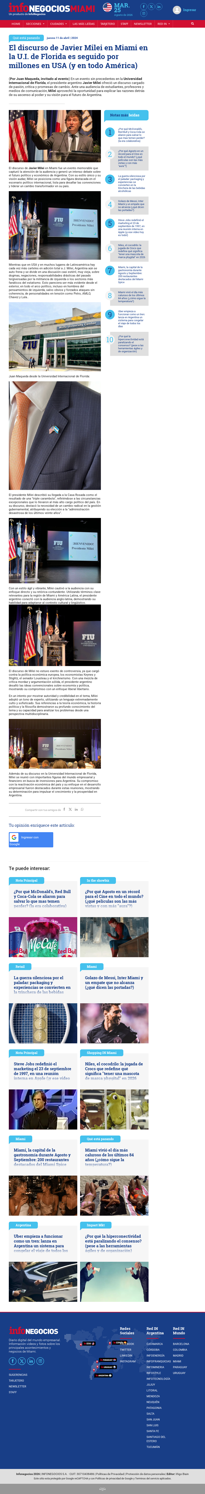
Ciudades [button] (57, 24)
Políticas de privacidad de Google (114, 1478)
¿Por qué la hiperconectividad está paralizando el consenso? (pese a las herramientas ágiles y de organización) (131, 344)
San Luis (152, 1425)
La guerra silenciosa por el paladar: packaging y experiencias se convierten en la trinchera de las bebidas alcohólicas (131, 184)
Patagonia (154, 1407)
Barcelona (181, 1344)
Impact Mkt (96, 1225)
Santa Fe (153, 1431)
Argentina (23, 1225)
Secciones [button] (34, 24)
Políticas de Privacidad (110, 1474)
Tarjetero (107, 24)
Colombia (180, 1349)
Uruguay (179, 1373)
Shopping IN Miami (102, 1053)
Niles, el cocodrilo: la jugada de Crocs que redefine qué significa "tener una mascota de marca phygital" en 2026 (131, 251)
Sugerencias (18, 1374)
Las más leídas (84, 24)
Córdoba (153, 1349)
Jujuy (151, 1384)
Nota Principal (26, 880)
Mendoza (153, 1396)
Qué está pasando (26, 38)
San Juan (153, 1419)
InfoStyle (154, 1373)
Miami (92, 966)
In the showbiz (98, 880)
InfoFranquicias (159, 1361)
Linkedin (126, 1355)
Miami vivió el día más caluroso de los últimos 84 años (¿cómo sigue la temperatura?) (132, 297)
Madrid (178, 1355)
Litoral (152, 1390)
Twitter (125, 1349)
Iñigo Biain (182, 1474)
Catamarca (155, 1344)
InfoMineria (155, 1367)
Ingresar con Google (24, 840)
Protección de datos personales (145, 1474)
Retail (20, 966)
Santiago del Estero (156, 1439)
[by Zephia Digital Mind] (102, 1489)
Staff (124, 24)
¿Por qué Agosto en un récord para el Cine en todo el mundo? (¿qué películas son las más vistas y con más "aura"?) (130, 158)
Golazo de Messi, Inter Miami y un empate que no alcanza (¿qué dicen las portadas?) (131, 206)
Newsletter (143, 24)
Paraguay (180, 1367)
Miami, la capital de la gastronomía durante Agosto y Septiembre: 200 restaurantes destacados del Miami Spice (130, 275)
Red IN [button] (163, 24)
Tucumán (153, 1447)
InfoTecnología (158, 1378)
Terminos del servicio (147, 1478)
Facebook (127, 1344)
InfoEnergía (156, 1355)
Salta (150, 1413)
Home (16, 24)
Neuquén (153, 1402)
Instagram (128, 1361)
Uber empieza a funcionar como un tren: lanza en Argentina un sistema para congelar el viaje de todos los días (131, 319)
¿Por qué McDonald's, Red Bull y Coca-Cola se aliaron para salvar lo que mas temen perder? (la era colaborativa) (131, 134)
